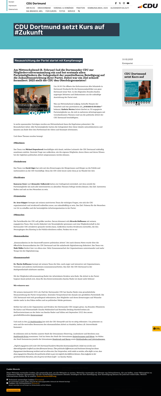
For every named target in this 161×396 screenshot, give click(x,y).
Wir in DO (30, 8)
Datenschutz (13, 9)
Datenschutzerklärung (46, 376)
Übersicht (39, 380)
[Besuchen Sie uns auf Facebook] (116, 3)
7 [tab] (141, 102)
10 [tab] (149, 102)
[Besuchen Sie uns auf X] (120, 3)
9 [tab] (146, 102)
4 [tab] (134, 102)
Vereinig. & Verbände (64, 8)
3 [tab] (131, 102)
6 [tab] (139, 102)
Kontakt (11, 2)
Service (71, 11)
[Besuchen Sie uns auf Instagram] (124, 3)
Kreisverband (44, 8)
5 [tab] (136, 102)
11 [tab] (136, 104)
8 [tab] (144, 102)
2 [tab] (129, 102)
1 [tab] (126, 102)
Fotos (62, 11)
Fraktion (80, 8)
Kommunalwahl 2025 (98, 8)
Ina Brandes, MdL (34, 11)
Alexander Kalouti (120, 8)
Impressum (13, 5)
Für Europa (51, 11)
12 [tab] (139, 104)
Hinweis (35, 383)
